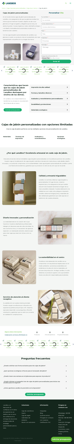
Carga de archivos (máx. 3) (49, 56)
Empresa (44, 37)
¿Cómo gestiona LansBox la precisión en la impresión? (22, 388)
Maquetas (43, 411)
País (42, 30)
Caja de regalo (26, 415)
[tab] (7, 138)
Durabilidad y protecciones (41, 104)
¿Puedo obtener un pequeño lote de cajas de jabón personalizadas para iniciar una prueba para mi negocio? (32, 382)
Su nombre (45, 17)
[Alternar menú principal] (70, 3)
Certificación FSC (45, 422)
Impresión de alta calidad (40, 87)
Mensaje (44, 44)
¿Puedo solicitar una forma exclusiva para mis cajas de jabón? (24, 365)
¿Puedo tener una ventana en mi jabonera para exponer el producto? (27, 376)
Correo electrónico (47, 23)
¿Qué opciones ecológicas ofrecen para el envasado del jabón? (25, 371)
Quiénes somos (45, 415)
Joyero (24, 413)
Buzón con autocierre (28, 422)
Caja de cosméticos (28, 411)
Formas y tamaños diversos (41, 93)
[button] (66, 3)
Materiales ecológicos (39, 110)
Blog (41, 413)
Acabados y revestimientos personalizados (47, 98)
